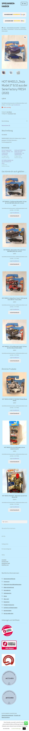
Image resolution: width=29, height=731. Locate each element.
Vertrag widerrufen (8, 613)
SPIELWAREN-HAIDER (8, 5)
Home (5, 596)
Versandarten (7, 590)
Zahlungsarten (7, 593)
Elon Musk (10, 113)
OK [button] (24, 728)
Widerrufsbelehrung (9, 587)
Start (4, 27)
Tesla (14, 113)
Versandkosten (16, 105)
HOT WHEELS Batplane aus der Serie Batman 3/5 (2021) (7, 161)
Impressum (6, 581)
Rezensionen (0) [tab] (6, 125)
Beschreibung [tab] (5, 121)
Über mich (6, 599)
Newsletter (6, 602)
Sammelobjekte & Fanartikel (13, 27)
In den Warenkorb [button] (14, 216)
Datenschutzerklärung (9, 578)
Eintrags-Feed (5, 561)
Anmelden (4, 560)
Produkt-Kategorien (9, 604)
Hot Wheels (23, 27)
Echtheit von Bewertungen (10, 607)
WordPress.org (5, 565)
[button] (14, 14)
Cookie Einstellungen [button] (16, 728)
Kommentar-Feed (6, 563)
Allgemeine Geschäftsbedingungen (12, 584)
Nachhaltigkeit (7, 610)
